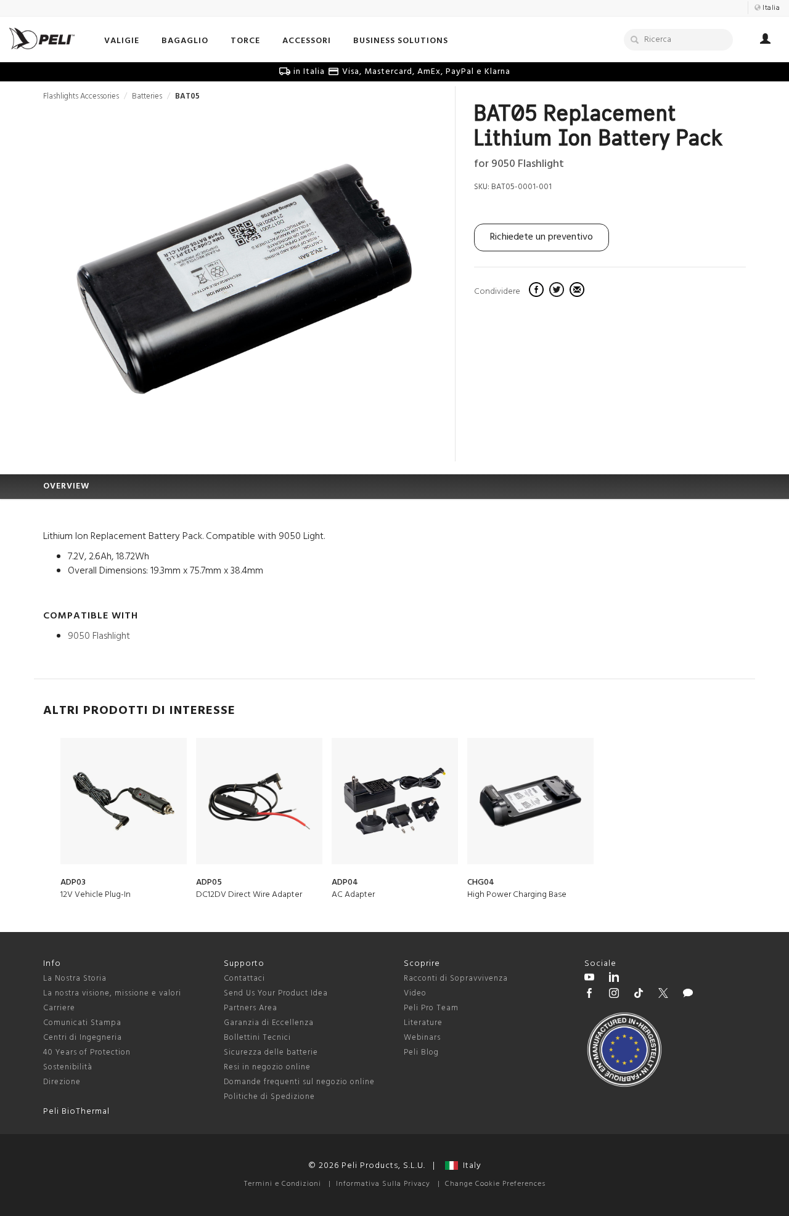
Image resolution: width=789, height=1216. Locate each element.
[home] (42, 38)
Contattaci (244, 978)
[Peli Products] (589, 995)
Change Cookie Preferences (495, 1184)
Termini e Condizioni (282, 1184)
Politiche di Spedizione (269, 1096)
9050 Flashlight (99, 636)
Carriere (59, 1008)
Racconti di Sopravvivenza (456, 978)
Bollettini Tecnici (257, 1037)
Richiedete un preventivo (541, 237)
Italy (469, 1166)
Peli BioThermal (76, 1112)
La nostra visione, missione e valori (112, 993)
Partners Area (250, 1008)
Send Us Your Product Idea (276, 993)
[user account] (765, 40)
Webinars (422, 1037)
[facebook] (538, 291)
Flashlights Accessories (81, 96)
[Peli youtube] (589, 979)
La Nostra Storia (75, 978)
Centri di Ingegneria (82, 1037)
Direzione (62, 1082)
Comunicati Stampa (82, 1022)
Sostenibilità (67, 1067)
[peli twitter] (663, 995)
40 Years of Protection (87, 1052)
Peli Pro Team (431, 1008)
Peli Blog (421, 1052)
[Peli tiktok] (639, 995)
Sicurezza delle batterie (271, 1052)
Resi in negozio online (267, 1067)
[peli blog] (688, 995)
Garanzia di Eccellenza (269, 1022)
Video (415, 993)
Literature (423, 1022)
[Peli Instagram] (614, 995)
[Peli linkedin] (614, 979)
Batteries (147, 96)
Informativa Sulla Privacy (383, 1184)
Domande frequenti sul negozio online (299, 1082)
